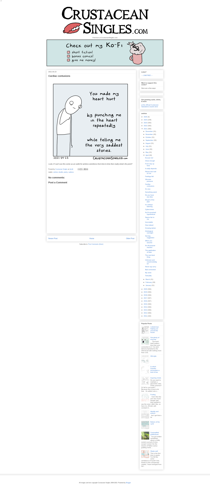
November (149, 134)
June (147, 149)
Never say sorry (150, 267)
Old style (153, 356)
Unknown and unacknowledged (151, 262)
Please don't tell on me (150, 172)
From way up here (149, 164)
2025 (146, 117)
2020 (146, 289)
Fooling (153, 394)
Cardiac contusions (149, 185)
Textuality (148, 275)
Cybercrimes (149, 209)
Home (91, 238)
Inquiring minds (155, 378)
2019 (146, 292)
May (147, 152)
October (149, 137)
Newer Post (52, 238)
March (148, 279)
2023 (146, 123)
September (150, 140)
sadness (71, 172)
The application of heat (150, 251)
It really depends (151, 168)
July (147, 146)
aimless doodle (58, 172)
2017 (146, 298)
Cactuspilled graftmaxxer (154, 433)
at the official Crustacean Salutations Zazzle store (149, 106)
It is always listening (149, 205)
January (149, 285)
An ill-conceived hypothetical (150, 213)
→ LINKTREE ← (147, 75)
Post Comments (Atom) (95, 244)
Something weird (151, 192)
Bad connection (150, 269)
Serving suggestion (149, 237)
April (147, 155)
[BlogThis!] (81, 169)
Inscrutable (149, 222)
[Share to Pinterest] (87, 169)
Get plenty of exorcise (154, 338)
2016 (146, 301)
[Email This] (79, 169)
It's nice (147, 189)
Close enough (150, 161)
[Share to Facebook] (85, 169)
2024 (146, 120)
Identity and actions (154, 412)
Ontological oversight (149, 232)
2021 (146, 129)
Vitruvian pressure (149, 180)
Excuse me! (149, 158)
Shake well (154, 451)
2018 (146, 295)
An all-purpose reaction (150, 246)
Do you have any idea (149, 196)
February (149, 282)
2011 (145, 316)
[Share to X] (83, 169)
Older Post (130, 238)
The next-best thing (150, 256)
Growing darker (150, 228)
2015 (146, 304)
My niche (148, 273)
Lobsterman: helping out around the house (154, 329)
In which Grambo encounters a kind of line (154, 369)
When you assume (148, 241)
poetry (66, 172)
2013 (146, 310)
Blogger (128, 483)
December (149, 131)
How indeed (149, 225)
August (148, 143)
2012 (146, 313)
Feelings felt (149, 176)
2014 (146, 307)
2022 (146, 126)
